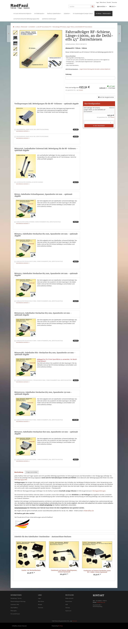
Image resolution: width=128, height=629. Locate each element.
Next (111, 560)
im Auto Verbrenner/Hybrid (22, 13)
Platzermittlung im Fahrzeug (18, 601)
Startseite (114, 2)
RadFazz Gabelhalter (53, 13)
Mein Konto (103, 2)
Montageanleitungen (99, 491)
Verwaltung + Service (16, 598)
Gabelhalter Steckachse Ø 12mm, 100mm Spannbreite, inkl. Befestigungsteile (47, 262)
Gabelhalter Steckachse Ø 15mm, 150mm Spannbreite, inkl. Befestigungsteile (47, 420)
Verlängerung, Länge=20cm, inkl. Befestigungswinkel (47, 130)
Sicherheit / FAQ (15, 604)
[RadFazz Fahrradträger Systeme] (27, 6)
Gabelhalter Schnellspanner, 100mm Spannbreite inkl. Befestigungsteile (47, 222)
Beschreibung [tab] (18, 472)
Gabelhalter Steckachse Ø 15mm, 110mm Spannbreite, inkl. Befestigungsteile (47, 341)
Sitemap (67, 607)
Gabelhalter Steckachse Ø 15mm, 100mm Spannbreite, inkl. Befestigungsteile (47, 301)
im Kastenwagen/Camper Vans (82, 13)
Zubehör (66, 13)
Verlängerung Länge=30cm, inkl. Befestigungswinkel (47, 137)
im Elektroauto (38, 13)
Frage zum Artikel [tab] (31, 472)
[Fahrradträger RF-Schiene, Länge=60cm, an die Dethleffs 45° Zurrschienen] (119, 33)
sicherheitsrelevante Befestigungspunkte (26, 19)
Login (97, 2)
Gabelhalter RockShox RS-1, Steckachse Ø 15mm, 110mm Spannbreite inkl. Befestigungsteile (47, 381)
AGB (66, 604)
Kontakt (109, 2)
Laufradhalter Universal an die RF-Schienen (47, 182)
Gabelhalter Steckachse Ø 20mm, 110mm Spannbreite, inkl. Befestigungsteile (47, 460)
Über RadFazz (14, 607)
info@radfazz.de (88, 511)
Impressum (68, 611)
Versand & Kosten (15, 614)
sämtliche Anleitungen (49, 19)
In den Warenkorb (99, 126)
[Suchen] (92, 6)
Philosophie (14, 611)
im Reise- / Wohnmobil (103, 13)
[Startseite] (13, 27)
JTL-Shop (60, 626)
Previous (16, 560)
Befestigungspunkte (21, 479)
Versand (81, 90)
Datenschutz (68, 601)
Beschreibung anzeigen (22, 131)
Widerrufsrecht (69, 598)
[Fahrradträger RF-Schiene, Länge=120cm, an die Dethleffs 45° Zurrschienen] (9, 33)
